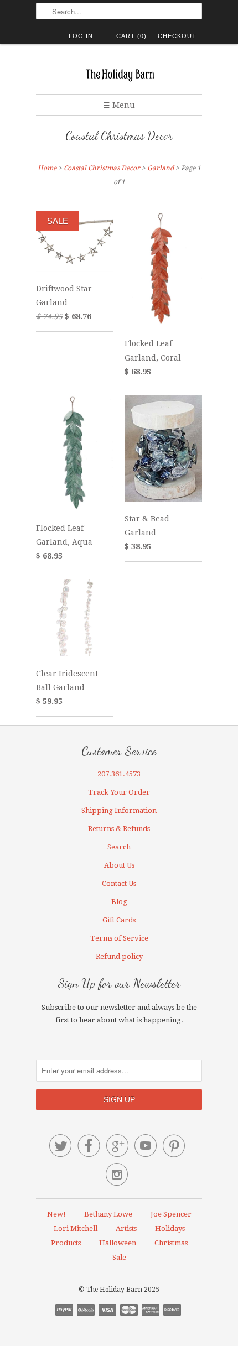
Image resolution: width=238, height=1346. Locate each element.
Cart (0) (131, 36)
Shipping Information (119, 810)
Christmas (171, 1243)
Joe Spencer (171, 1214)
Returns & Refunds (119, 829)
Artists (126, 1228)
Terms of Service (119, 938)
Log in (81, 36)
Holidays (170, 1228)
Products (66, 1243)
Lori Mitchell (75, 1228)
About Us (119, 865)
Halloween (117, 1243)
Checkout (177, 36)
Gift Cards (119, 920)
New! (56, 1214)
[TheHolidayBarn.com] (119, 73)
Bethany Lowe (108, 1214)
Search (119, 847)
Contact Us (119, 883)
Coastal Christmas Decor (119, 136)
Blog (119, 902)
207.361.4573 (119, 774)
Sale (119, 1257)
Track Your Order (119, 792)
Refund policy (119, 956)
